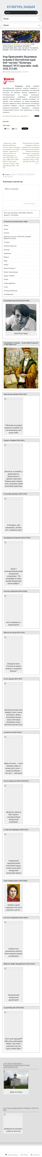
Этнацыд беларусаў (10, 290)
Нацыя (6, 264)
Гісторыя (25, 44)
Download (36, 116)
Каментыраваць (29, 203)
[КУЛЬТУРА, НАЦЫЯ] (21, 36)
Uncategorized (8, 294)
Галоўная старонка (11, 44)
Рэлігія (6, 279)
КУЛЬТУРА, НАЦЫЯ (21, 7)
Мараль (6, 257)
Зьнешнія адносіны (10, 246)
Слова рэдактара (9, 283)
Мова (5, 261)
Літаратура (7, 253)
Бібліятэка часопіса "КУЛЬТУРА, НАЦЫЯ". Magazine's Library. (17, 237)
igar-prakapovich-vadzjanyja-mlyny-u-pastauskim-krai (15, 116)
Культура (20, 174)
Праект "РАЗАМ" (8, 176)
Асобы (6, 229)
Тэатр (6, 287)
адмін (7, 72)
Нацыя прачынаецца (11, 272)
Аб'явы (6, 225)
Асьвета (6, 233)
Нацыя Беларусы (29, 174)
